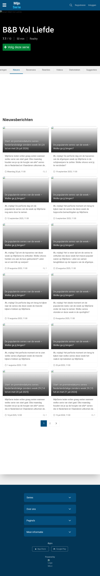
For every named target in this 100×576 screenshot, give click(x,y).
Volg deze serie (18, 47)
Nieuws (16, 70)
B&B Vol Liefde (28, 29)
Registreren (80, 5)
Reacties (46, 70)
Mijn (17, 5)
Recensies (31, 70)
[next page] (56, 423)
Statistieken (74, 70)
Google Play (61, 549)
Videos (59, 70)
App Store (42, 549)
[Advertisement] (50, 92)
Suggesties (91, 70)
